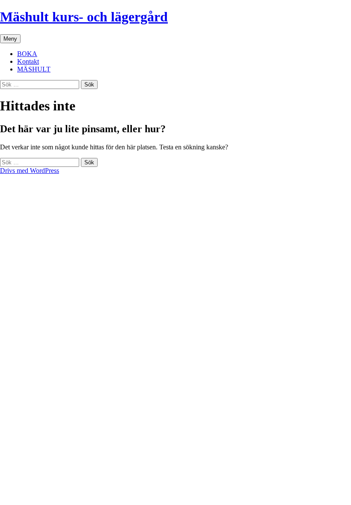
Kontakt (28, 61)
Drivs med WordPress (29, 170)
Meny (10, 39)
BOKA (27, 53)
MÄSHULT (34, 69)
